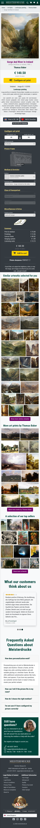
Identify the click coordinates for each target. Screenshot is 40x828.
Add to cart (21, 253)
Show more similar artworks (20, 419)
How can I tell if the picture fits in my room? (19, 690)
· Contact (5, 778)
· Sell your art (25, 780)
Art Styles (10, 8)
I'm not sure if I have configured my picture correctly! (18, 707)
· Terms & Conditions (9, 782)
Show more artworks (20, 571)
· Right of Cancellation (9, 787)
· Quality (24, 782)
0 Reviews (24, 123)
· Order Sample (26, 790)
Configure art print (21, 80)
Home (3, 8)
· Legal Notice (7, 780)
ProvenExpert (13, 621)
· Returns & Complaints (9, 790)
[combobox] (20, 143)
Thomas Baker (32, 8)
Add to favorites (30, 119)
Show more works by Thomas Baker (20, 510)
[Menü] (2, 3)
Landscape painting (20, 8)
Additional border (8, 141)
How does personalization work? (17, 658)
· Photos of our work (27, 785)
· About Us (6, 792)
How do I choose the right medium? (18, 699)
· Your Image (25, 778)
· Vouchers (24, 787)
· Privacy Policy (7, 785)
